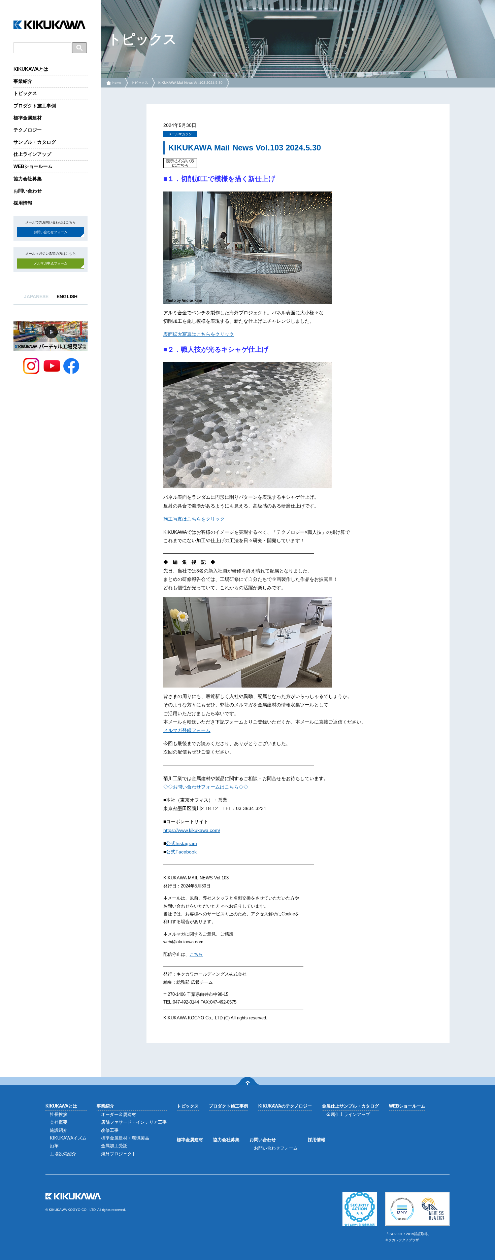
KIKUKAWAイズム (68, 1138)
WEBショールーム (33, 166)
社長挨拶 (58, 1114)
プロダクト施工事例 (34, 105)
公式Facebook (181, 851)
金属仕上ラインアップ (348, 1114)
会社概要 (58, 1122)
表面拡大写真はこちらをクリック (198, 334)
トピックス (25, 93)
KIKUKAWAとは (30, 69)
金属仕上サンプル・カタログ (350, 1106)
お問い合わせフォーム (50, 232)
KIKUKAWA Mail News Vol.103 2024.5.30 (190, 82)
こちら (196, 954)
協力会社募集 (27, 178)
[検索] (79, 47)
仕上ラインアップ (32, 154)
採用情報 (22, 203)
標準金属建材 (27, 117)
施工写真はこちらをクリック (194, 519)
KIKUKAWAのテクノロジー (285, 1106)
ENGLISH (67, 296)
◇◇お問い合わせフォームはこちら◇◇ (205, 787)
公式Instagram (181, 843)
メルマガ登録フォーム (186, 730)
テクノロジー (27, 130)
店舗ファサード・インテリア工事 (134, 1122)
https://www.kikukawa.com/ (191, 830)
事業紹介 (22, 81)
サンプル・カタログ (34, 142)
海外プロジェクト (118, 1153)
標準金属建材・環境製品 (125, 1138)
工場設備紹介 (63, 1153)
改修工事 (110, 1130)
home (116, 82)
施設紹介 (58, 1130)
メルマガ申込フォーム (50, 263)
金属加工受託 (114, 1145)
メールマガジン (180, 134)
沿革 (54, 1145)
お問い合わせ (27, 191)
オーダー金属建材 (118, 1114)
